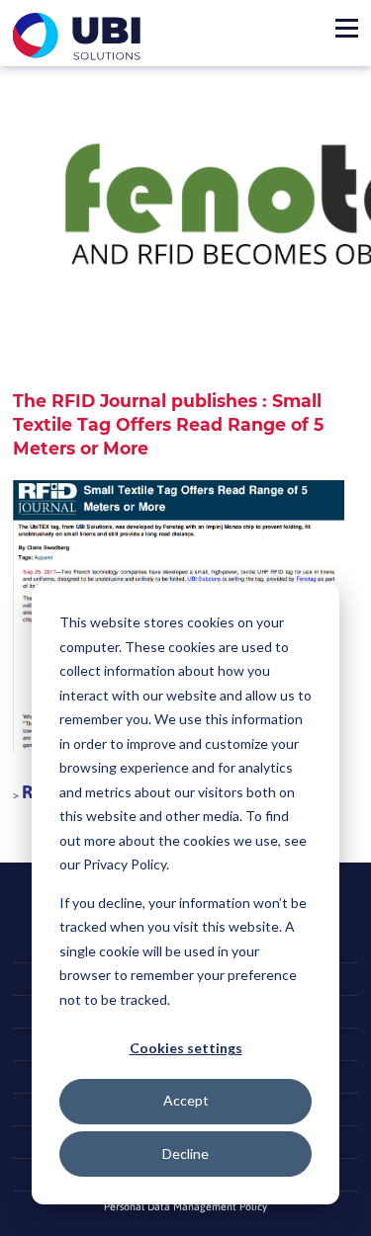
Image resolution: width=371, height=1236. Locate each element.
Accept (186, 1100)
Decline (185, 1153)
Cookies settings (186, 1047)
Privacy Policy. (126, 864)
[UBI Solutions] (80, 36)
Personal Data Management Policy (185, 1206)
